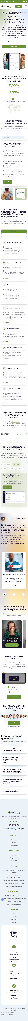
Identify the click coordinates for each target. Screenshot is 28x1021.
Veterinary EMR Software (14, 886)
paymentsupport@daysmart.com (14, 992)
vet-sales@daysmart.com (14, 954)
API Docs (14, 861)
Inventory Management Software (14, 881)
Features (14, 840)
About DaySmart (14, 914)
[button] (14, 249)
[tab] (6, 464)
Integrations (14, 845)
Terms (3, 1012)
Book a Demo (14, 722)
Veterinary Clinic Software (14, 901)
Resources (14, 855)
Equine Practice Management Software (14, 899)
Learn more (6, 256)
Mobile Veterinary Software (14, 896)
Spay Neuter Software (14, 904)
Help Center (14, 858)
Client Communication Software (14, 883)
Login (25, 1)
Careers (14, 917)
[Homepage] (6, 6)
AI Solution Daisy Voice (14, 878)
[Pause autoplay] (14, 594)
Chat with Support (14, 971)
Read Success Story (12, 645)
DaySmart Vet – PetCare (14, 875)
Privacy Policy (10, 1012)
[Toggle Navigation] (26, 6)
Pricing (14, 842)
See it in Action (14, 231)
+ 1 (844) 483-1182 (14, 973)
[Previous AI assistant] (4, 594)
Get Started (7, 487)
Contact (14, 919)
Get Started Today (14, 235)
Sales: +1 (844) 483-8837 (9, 1)
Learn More (14, 46)
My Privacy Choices (7, 1014)
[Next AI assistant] (23, 594)
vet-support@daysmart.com (14, 975)
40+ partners (15, 422)
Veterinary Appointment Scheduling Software (14, 871)
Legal (14, 922)
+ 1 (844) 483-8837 (14, 952)
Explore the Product (14, 697)
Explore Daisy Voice (20, 518)
